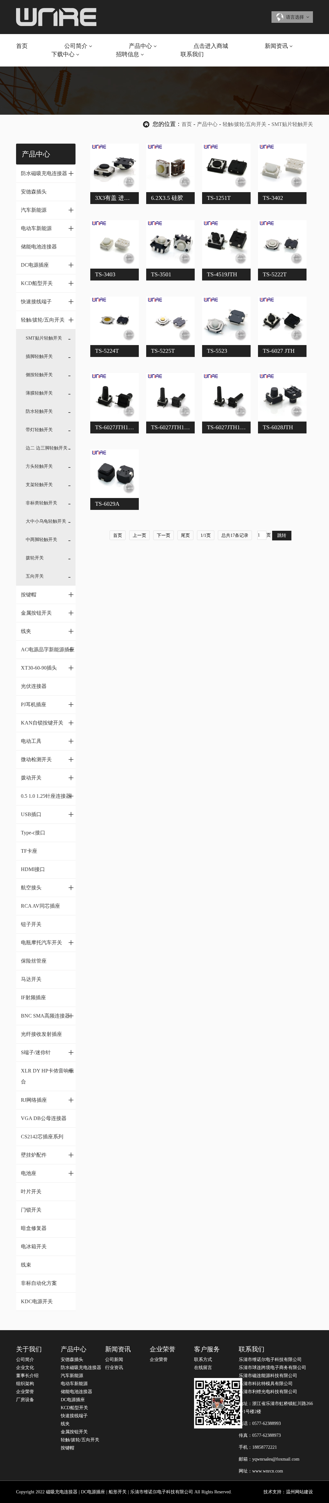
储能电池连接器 (39, 246)
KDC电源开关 (37, 1301)
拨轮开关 (35, 558)
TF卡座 (29, 851)
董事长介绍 (27, 1375)
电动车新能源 (47, 228)
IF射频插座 (33, 997)
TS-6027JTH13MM (174, 427)
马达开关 (31, 979)
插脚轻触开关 (39, 356)
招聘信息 (127, 54)
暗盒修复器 (34, 1228)
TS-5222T (275, 274)
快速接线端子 (47, 301)
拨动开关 (47, 777)
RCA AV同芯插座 (40, 906)
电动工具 (47, 741)
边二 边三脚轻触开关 (46, 448)
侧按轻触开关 (39, 374)
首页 (22, 46)
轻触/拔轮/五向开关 (244, 124)
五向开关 (35, 576)
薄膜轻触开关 (39, 393)
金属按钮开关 (47, 612)
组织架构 (25, 1383)
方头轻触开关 (39, 466)
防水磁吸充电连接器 (47, 173)
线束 (26, 1264)
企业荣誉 (25, 1391)
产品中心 (140, 46)
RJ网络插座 (47, 1100)
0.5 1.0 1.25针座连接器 (47, 796)
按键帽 (47, 594)
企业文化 (25, 1367)
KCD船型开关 (47, 283)
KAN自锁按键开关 (47, 722)
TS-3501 (161, 274)
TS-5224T (107, 351)
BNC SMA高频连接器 (47, 1015)
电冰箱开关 (34, 1246)
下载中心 (63, 54)
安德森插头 (34, 191)
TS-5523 (217, 351)
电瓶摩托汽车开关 (47, 942)
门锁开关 (31, 1210)
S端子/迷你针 (47, 1052)
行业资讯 (114, 1367)
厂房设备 (25, 1399)
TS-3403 (105, 274)
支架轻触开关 (39, 484)
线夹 (47, 631)
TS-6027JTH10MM (118, 427)
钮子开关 (31, 924)
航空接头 (47, 887)
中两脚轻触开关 (41, 539)
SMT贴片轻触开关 (292, 124)
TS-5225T (163, 351)
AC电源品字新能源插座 (48, 649)
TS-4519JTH (222, 274)
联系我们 (192, 54)
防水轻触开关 (39, 411)
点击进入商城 (210, 46)
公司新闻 (114, 1359)
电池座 (47, 1173)
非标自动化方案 (39, 1283)
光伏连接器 (34, 686)
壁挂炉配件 (47, 1155)
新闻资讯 (276, 46)
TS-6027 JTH (279, 351)
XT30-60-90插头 (47, 667)
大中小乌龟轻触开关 (46, 521)
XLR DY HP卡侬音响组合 (47, 1074)
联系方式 (203, 1359)
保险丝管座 (34, 961)
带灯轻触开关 (39, 429)
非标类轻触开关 (41, 503)
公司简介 (75, 46)
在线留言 (203, 1367)
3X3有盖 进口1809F (120, 198)
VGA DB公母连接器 (44, 1118)
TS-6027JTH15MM (230, 427)
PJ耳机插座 (47, 704)
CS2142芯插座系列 (42, 1136)
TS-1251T (219, 198)
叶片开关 (31, 1191)
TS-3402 (273, 198)
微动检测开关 (47, 759)
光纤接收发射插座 (41, 1034)
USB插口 (47, 814)
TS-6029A (107, 504)
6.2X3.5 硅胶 (167, 198)
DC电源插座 (47, 265)
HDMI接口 (33, 869)
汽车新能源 (47, 210)
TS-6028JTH (278, 427)
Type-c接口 (33, 832)
